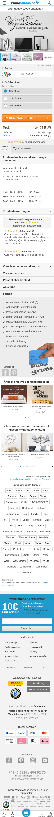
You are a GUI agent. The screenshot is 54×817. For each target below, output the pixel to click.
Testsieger (39, 706)
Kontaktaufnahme (12, 647)
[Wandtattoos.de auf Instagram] (33, 760)
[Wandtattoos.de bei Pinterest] (21, 760)
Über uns (34, 642)
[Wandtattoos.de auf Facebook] (9, 760)
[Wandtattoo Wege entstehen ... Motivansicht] (48, 57)
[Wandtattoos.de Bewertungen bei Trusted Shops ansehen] (15, 698)
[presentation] (1, 466)
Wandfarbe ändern (44, 66)
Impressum (10, 660)
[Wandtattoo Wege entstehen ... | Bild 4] (38, 57)
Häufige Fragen (12, 642)
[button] (25, 417)
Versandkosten (11, 656)
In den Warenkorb (21, 117)
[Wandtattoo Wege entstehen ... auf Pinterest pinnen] (13, 373)
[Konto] (4, 814)
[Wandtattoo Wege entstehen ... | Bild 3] (27, 57)
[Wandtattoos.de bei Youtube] (45, 760)
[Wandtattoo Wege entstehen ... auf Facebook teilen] (4, 373)
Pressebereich (36, 647)
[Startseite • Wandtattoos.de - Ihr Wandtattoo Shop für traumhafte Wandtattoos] (24, 2)
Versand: (7, 135)
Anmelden (27, 628)
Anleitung (38, 683)
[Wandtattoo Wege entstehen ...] (27, 31)
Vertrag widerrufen (38, 656)
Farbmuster (10, 651)
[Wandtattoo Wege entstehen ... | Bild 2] (16, 57)
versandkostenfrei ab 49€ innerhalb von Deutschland (31, 479)
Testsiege (34, 651)
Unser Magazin (38, 690)
